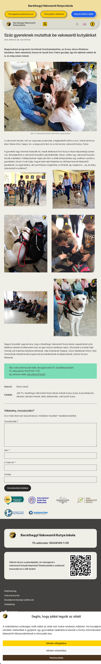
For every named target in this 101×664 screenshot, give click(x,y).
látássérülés (52, 396)
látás (43, 396)
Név (7, 450)
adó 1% (20, 393)
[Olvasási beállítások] (92, 24)
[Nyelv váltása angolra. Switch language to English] (84, 24)
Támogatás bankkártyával (20, 14)
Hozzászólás (11, 421)
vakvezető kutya (67, 396)
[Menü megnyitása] (77, 24)
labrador (20, 396)
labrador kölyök (32, 396)
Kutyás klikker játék (83, 14)
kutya (75, 393)
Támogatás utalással (54, 14)
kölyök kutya (65, 393)
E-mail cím (10, 462)
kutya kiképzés (86, 393)
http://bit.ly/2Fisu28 (36, 374)
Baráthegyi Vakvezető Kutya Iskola (24, 24)
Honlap (7, 474)
